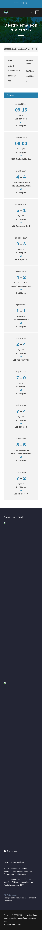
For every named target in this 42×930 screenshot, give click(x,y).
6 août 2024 (21, 171)
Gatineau (22, 874)
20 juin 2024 (21, 372)
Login (19, 924)
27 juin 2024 (21, 338)
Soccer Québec (23, 879)
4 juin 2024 (21, 439)
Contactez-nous (18, 3)
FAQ (25, 3)
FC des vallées (16, 871)
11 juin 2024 (21, 405)
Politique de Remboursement (15, 898)
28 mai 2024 (21, 472)
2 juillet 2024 (21, 305)
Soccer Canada (10, 879)
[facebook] (19, 5)
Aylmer (6, 871)
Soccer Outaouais (10, 868)
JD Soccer (23, 868)
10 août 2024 (21, 137)
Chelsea (14, 874)
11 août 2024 (21, 104)
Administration (9, 924)
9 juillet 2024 (21, 271)
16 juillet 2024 (21, 238)
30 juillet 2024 (21, 204)
